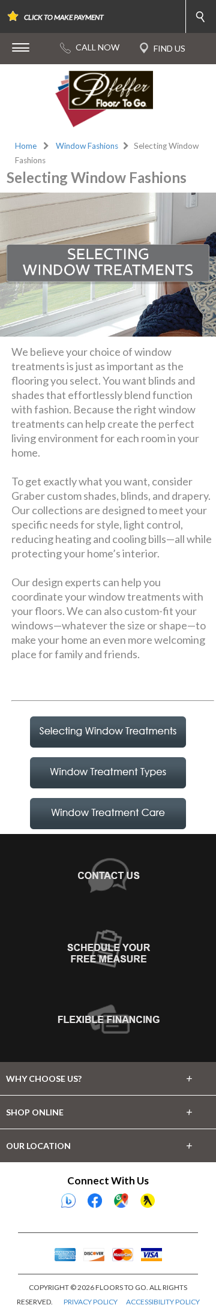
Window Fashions (87, 146)
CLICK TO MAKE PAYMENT (64, 17)
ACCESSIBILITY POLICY (163, 1301)
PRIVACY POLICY (91, 1301)
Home (26, 146)
